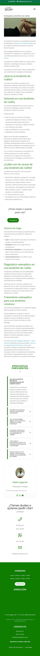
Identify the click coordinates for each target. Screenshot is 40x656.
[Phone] (17, 495)
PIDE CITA (20, 584)
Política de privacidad (15, 647)
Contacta (13, 220)
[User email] (22, 495)
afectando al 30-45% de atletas (23, 43)
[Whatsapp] (20, 495)
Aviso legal (28, 647)
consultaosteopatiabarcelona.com (16, 491)
